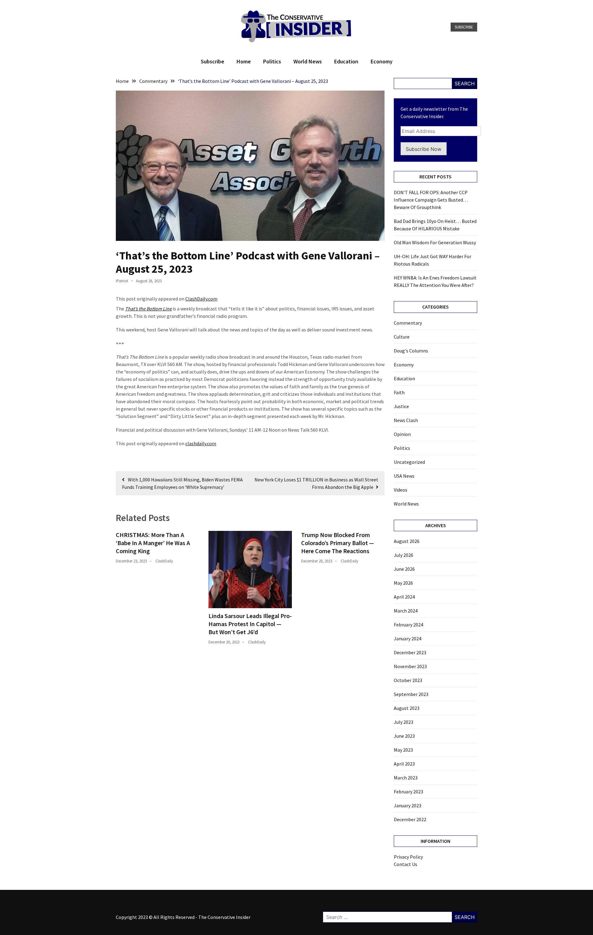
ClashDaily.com (201, 299)
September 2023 (411, 694)
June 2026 (404, 569)
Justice (401, 406)
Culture (402, 337)
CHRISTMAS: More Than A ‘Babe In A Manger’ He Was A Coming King (153, 543)
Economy (382, 61)
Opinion (402, 434)
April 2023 (404, 764)
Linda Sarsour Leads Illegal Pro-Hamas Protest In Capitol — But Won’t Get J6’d (250, 624)
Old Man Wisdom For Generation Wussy (435, 242)
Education (346, 61)
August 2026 (406, 541)
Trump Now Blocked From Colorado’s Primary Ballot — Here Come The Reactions (337, 543)
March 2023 (406, 778)
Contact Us (405, 864)
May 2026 (403, 583)
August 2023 (406, 708)
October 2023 (408, 680)
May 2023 (403, 750)
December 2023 (410, 652)
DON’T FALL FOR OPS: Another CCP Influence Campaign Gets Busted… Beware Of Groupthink (431, 199)
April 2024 (404, 597)
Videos (400, 490)
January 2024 (407, 638)
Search (465, 83)
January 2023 (407, 805)
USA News (404, 476)
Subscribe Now (423, 149)
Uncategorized (409, 462)
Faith (399, 392)
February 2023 (408, 791)
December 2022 (410, 819)
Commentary (408, 323)
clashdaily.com (200, 443)
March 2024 (406, 611)
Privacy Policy (408, 857)
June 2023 (404, 736)
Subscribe (464, 27)
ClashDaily (164, 561)
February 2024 (408, 624)
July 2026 (403, 555)
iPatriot (122, 281)
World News (307, 61)
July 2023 (403, 722)
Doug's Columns (411, 351)
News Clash (406, 420)
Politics (272, 61)
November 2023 (410, 666)
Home (244, 61)
